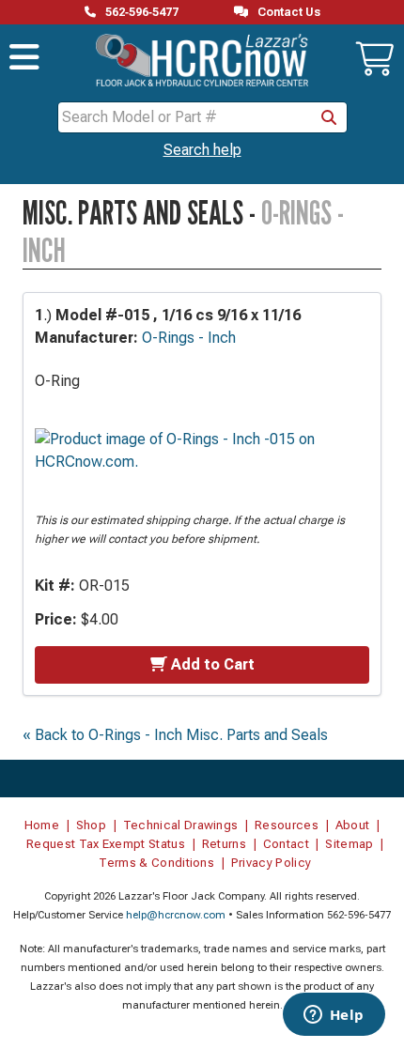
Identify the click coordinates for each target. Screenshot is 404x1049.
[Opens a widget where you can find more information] (333, 1016)
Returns (224, 844)
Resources (287, 825)
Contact (286, 844)
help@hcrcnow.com (175, 915)
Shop (91, 825)
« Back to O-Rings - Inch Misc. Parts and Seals (175, 735)
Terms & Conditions (156, 863)
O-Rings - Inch (189, 338)
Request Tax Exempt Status (105, 844)
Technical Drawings (181, 825)
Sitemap (349, 844)
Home (41, 825)
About (352, 825)
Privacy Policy (271, 863)
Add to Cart (213, 664)
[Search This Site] (329, 117)
